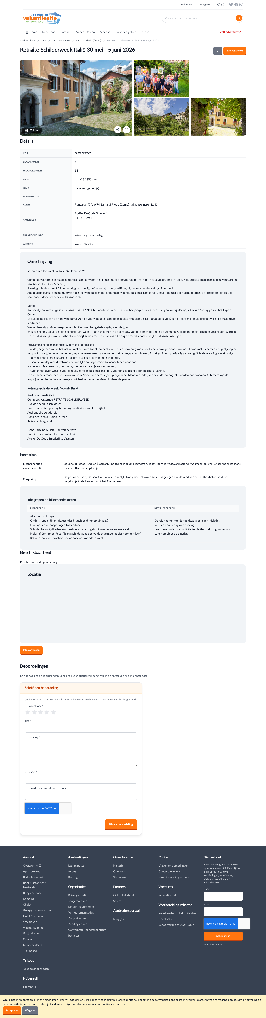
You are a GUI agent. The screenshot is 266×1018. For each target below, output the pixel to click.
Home (33, 32)
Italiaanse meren (61, 40)
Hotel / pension (33, 916)
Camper (28, 939)
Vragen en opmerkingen (173, 865)
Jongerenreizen (77, 901)
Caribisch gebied (125, 32)
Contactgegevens (169, 871)
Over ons (119, 871)
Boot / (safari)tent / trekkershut (35, 885)
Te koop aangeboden (36, 968)
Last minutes (76, 865)
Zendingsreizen (77, 924)
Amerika (105, 32)
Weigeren (30, 1010)
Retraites (73, 935)
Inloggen (205, 4)
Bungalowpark (32, 893)
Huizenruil (29, 987)
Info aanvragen (234, 50)
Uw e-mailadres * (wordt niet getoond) (46, 788)
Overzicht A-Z (32, 865)
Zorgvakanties (77, 918)
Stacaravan (30, 922)
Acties (72, 871)
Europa (64, 32)
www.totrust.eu (85, 244)
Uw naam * (31, 772)
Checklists (165, 919)
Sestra (117, 901)
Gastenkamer (31, 933)
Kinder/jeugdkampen (81, 906)
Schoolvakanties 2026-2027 (176, 924)
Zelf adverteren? (230, 32)
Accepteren (12, 1010)
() (222, 4)
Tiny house (30, 950)
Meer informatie (213, 944)
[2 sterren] (34, 712)
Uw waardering (34, 706)
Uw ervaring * (32, 737)
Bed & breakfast (33, 877)
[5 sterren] (53, 712)
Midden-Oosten (85, 32)
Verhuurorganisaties (81, 912)
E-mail (207, 904)
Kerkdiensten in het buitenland (178, 913)
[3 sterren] (40, 712)
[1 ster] (28, 712)
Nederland (48, 32)
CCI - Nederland (123, 895)
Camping (28, 898)
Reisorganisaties (78, 895)
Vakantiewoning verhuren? (175, 877)
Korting (73, 877)
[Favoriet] (126, 129)
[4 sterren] (47, 712)
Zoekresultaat (27, 40)
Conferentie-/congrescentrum (87, 930)
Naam (207, 889)
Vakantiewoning (33, 927)
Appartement (31, 871)
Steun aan (119, 877)
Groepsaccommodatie (37, 910)
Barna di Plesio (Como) (88, 40)
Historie (118, 865)
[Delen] (117, 129)
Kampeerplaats (32, 945)
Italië (43, 40)
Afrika (145, 32)
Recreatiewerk (168, 895)
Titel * (28, 721)
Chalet (27, 904)
